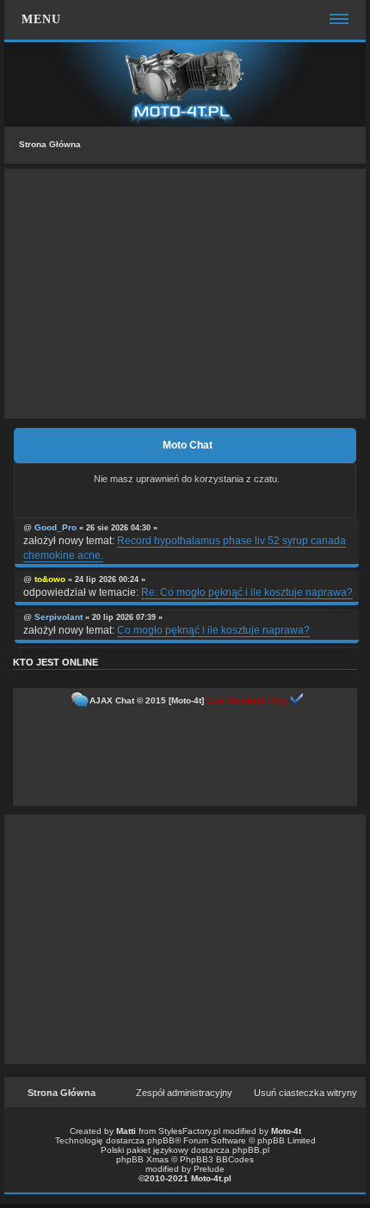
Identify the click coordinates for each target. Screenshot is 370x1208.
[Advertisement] (185, 293)
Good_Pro (55, 527)
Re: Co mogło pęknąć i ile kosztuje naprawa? (247, 592)
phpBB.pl (250, 1150)
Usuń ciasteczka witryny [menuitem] (305, 1092)
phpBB (161, 1140)
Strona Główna (50, 144)
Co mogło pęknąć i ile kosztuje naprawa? (213, 630)
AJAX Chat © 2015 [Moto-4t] (146, 700)
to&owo (49, 579)
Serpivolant (58, 617)
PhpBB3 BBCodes (217, 1159)
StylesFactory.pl (189, 1131)
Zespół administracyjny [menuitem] (184, 1092)
